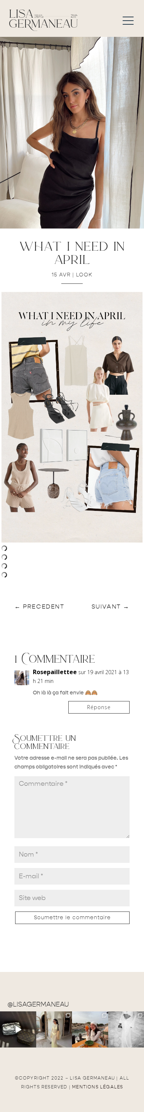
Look (84, 275)
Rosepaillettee (55, 672)
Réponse (99, 707)
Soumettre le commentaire (72, 917)
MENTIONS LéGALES (97, 1087)
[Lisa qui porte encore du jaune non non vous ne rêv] (54, 1029)
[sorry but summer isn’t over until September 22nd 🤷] (18, 1029)
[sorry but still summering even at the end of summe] (90, 1029)
